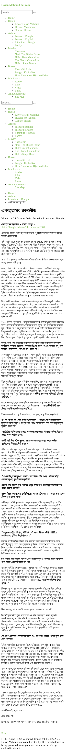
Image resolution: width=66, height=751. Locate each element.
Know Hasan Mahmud (27, 24)
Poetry (18, 45)
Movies (12, 48)
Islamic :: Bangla (24, 36)
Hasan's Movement (25, 27)
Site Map (20, 96)
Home (11, 17)
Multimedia (14, 78)
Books (11, 66)
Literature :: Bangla (25, 42)
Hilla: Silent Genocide (27, 57)
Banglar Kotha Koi (25, 72)
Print (17, 84)
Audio (18, 81)
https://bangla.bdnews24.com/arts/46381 (23, 227)
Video (18, 87)
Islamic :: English (24, 39)
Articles (12, 33)
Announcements (17, 93)
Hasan (11, 21)
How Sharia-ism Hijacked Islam (32, 75)
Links (18, 90)
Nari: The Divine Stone (27, 54)
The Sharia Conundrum (27, 60)
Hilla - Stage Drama (25, 63)
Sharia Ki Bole (23, 69)
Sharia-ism (20, 51)
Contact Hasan (23, 30)
